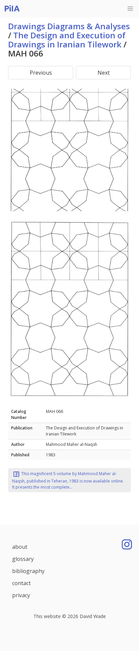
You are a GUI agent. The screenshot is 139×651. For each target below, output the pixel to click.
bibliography (28, 571)
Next (104, 72)
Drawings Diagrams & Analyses (69, 26)
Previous (41, 72)
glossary (23, 559)
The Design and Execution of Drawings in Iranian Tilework (67, 40)
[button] (130, 8)
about (19, 546)
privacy (21, 595)
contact (21, 583)
